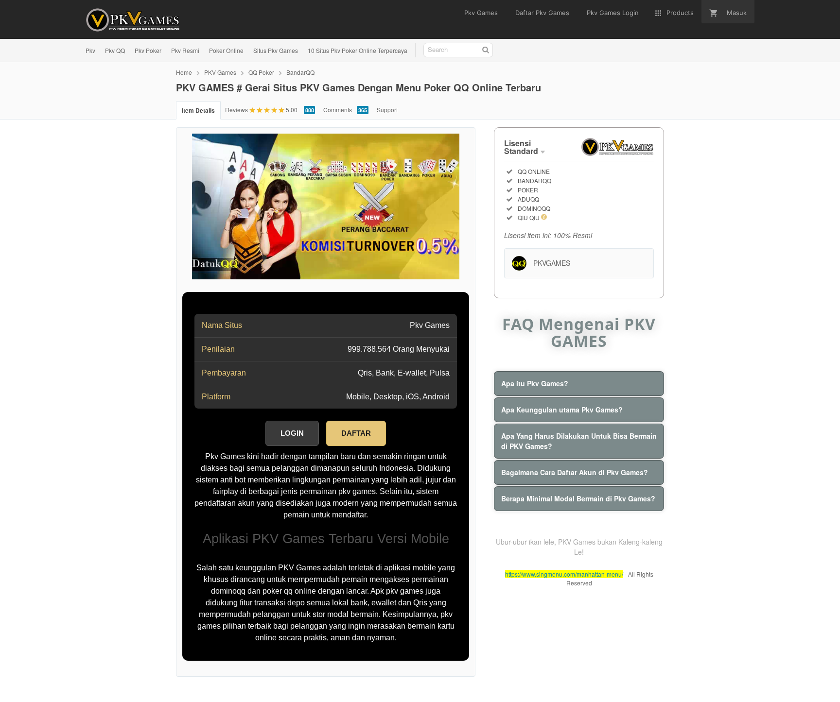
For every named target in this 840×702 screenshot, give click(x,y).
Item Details (198, 110)
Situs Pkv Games (275, 50)
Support (387, 109)
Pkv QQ (115, 50)
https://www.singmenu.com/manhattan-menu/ (564, 574)
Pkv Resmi (185, 50)
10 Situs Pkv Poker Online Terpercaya (357, 50)
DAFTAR (356, 433)
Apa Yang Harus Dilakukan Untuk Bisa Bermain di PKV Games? (579, 441)
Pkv (90, 50)
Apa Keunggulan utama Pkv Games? (562, 409)
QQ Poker (261, 72)
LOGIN (292, 433)
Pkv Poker (148, 50)
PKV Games (220, 72)
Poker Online (226, 50)
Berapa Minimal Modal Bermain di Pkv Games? (578, 498)
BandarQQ (300, 72)
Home (184, 72)
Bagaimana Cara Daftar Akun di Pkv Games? (574, 472)
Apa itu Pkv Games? (534, 383)
